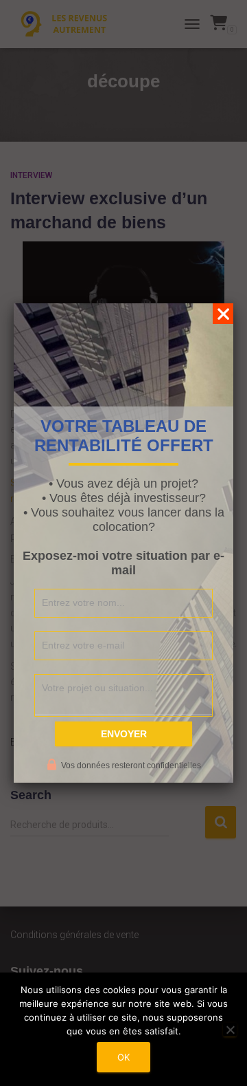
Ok (123, 1057)
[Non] (230, 1029)
